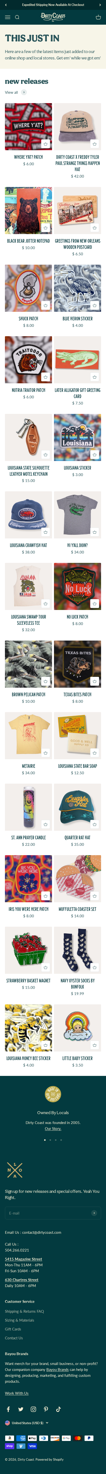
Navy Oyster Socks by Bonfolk (78, 984)
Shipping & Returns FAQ (24, 1311)
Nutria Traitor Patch (28, 390)
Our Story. (53, 1128)
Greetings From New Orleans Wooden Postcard (77, 244)
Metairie (28, 766)
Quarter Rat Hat (77, 837)
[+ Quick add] (45, 143)
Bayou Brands (57, 1369)
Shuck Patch (28, 318)
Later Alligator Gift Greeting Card (77, 393)
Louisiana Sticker (77, 468)
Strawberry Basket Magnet (28, 980)
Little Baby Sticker (77, 1058)
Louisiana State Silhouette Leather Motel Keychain (29, 471)
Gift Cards (13, 1329)
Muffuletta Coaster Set (77, 909)
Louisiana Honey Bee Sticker (28, 1058)
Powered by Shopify (49, 1459)
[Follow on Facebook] (8, 1409)
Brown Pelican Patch (28, 694)
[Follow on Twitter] (21, 1409)
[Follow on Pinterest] (46, 1409)
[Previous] (6, 4)
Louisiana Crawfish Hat (28, 545)
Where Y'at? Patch (28, 157)
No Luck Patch (77, 617)
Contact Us (14, 1338)
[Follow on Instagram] (33, 1409)
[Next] (100, 4)
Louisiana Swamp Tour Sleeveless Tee (28, 620)
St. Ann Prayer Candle (28, 837)
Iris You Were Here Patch (29, 909)
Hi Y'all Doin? (77, 545)
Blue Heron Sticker (78, 318)
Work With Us (17, 1393)
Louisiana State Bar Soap (77, 766)
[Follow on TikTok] (58, 1409)
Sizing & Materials (19, 1320)
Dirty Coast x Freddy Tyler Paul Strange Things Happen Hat (77, 163)
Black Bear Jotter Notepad (28, 241)
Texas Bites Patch (77, 694)
